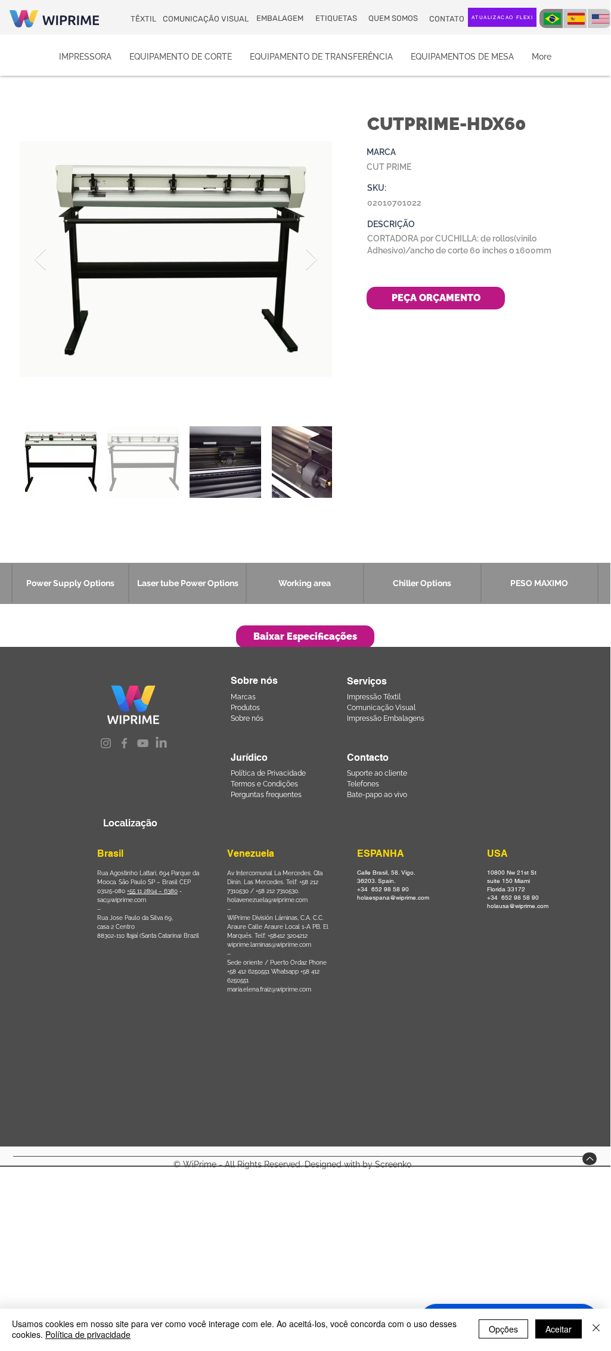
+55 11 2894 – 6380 (152, 891)
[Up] (589, 1158)
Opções (503, 1329)
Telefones (363, 784)
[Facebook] (124, 743)
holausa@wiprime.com (517, 906)
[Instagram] (106, 743)
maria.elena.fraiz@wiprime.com (269, 989)
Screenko (393, 1164)
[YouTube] (143, 743)
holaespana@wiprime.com (393, 897)
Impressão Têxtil (374, 697)
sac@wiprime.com (121, 900)
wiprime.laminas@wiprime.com (269, 944)
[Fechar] (596, 1329)
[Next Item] (311, 259)
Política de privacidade (88, 1334)
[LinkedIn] (161, 743)
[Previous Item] (40, 259)
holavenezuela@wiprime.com (267, 900)
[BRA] (551, 18)
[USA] (599, 18)
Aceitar (558, 1329)
